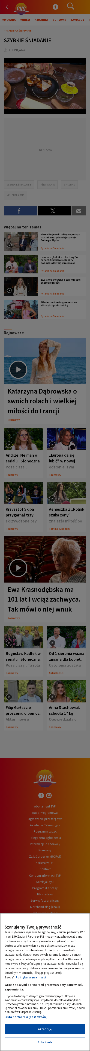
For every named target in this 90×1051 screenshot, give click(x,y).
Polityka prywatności (31, 977)
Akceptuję (45, 1029)
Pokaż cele (45, 1042)
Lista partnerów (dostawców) (26, 1017)
